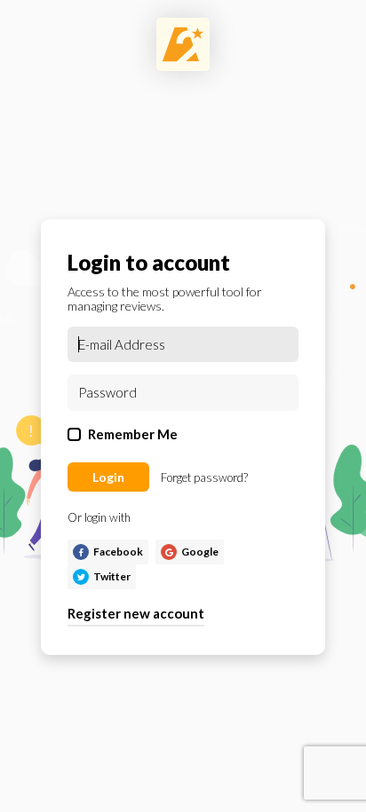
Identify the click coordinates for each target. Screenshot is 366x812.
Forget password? (204, 477)
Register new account (136, 613)
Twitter (112, 576)
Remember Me (133, 434)
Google (200, 551)
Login (108, 477)
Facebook (118, 551)
